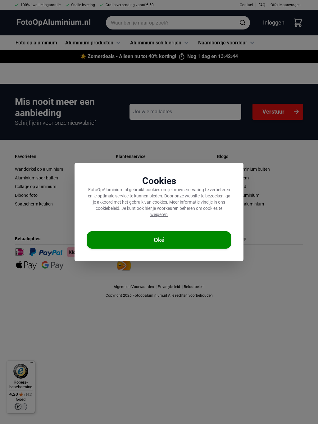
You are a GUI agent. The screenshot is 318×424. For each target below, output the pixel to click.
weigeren (159, 214)
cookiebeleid (107, 208)
